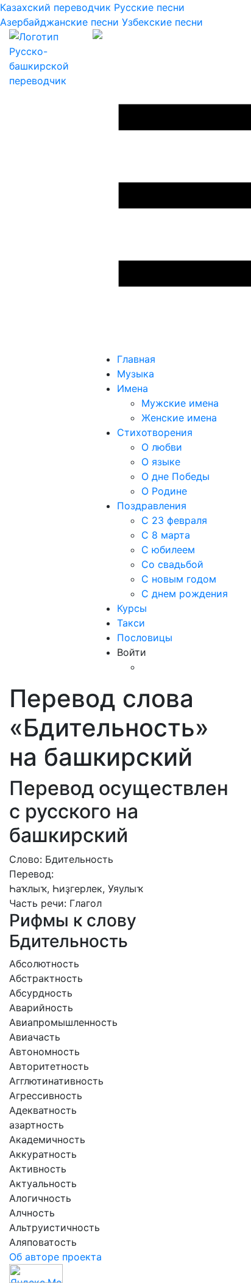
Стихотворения (155, 432)
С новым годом (178, 579)
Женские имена (179, 418)
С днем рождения (184, 593)
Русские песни (149, 7)
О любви (161, 447)
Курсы (132, 608)
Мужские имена (180, 403)
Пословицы (144, 637)
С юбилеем (168, 549)
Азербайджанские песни (59, 22)
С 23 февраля (174, 520)
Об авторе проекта (55, 1257)
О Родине (164, 491)
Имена (132, 388)
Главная (136, 359)
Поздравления (151, 506)
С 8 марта (165, 535)
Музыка (135, 374)
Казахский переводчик (55, 7)
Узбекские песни (162, 22)
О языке (160, 462)
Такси (131, 623)
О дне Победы (175, 476)
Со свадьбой (172, 564)
